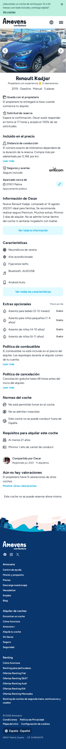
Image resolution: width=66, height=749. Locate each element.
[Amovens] (14, 22)
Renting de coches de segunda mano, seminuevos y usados (32, 700)
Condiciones (10, 719)
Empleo (7, 595)
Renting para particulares (17, 668)
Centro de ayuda (12, 569)
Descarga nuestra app (15, 585)
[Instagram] (11, 554)
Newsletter (9, 590)
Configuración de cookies (35, 723)
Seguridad (8, 647)
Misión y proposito (13, 574)
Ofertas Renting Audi (15, 683)
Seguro (7, 642)
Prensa (6, 580)
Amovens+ (9, 626)
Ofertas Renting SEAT (15, 678)
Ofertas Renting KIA (14, 688)
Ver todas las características (33, 291)
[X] (17, 554)
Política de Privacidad (32, 719)
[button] (62, 8)
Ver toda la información (33, 230)
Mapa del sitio (10, 723)
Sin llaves (8, 636)
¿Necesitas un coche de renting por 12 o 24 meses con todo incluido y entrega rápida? (27, 8)
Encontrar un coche (14, 616)
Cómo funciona (11, 621)
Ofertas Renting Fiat (14, 673)
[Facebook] (5, 554)
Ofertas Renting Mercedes (18, 693)
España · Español (19, 731)
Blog (5, 600)
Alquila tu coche (12, 631)
